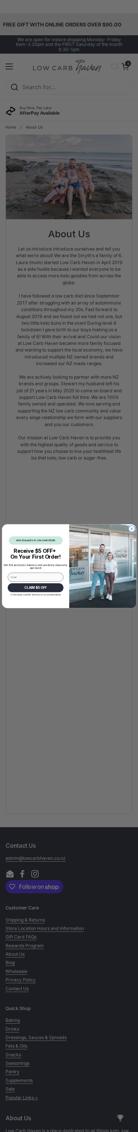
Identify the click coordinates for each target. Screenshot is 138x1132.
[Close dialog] (131, 529)
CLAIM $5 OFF (35, 587)
